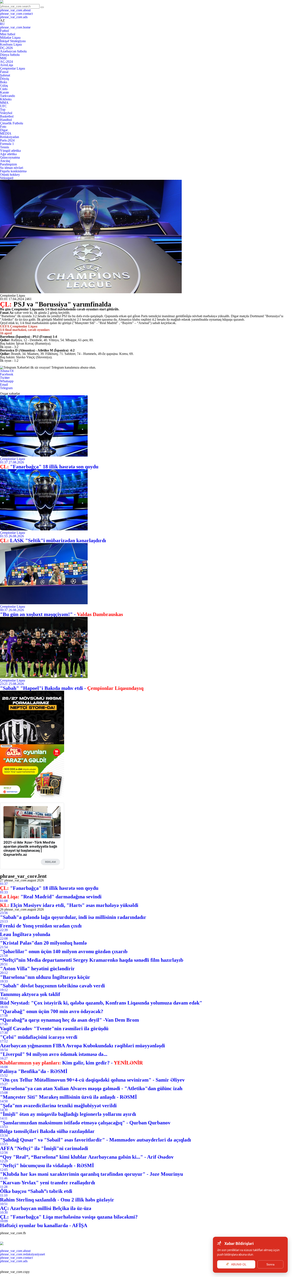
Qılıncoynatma (10, 157)
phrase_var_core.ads (14, 17)
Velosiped (6, 178)
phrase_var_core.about (15, 10)
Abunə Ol (6, 371)
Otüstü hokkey (10, 174)
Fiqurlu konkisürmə (13, 171)
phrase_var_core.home (15, 27)
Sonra (270, 1264)
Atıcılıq (5, 161)
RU (2, 24)
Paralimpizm (8, 164)
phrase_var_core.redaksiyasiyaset (22, 1254)
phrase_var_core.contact (16, 13)
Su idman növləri (11, 168)
